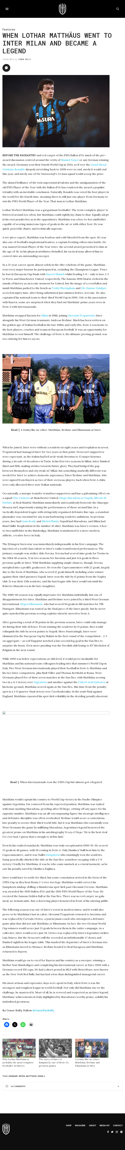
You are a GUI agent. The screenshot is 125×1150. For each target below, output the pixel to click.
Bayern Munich (55, 274)
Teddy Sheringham (63, 288)
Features (8, 29)
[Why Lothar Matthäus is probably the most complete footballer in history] (19, 1048)
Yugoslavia (40, 682)
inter (22, 1076)
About (92, 1125)
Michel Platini (50, 521)
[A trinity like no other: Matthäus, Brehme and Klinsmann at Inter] (91, 1048)
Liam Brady (29, 521)
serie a (41, 1076)
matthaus (31, 1076)
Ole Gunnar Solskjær (94, 288)
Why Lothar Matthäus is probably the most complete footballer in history (18, 1062)
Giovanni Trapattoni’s (81, 315)
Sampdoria (53, 854)
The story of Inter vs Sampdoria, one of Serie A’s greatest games (54, 1062)
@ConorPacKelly (43, 1010)
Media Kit (105, 1125)
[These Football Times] (62, 9)
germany (13, 1076)
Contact (118, 1125)
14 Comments (18, 1086)
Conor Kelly (24, 59)
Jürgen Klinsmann (31, 604)
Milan (44, 315)
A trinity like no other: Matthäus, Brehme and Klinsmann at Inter (87, 1062)
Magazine (80, 1125)
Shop (68, 1125)
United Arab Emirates (91, 682)
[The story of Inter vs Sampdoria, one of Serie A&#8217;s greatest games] (55, 1048)
